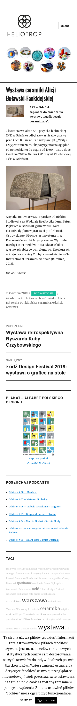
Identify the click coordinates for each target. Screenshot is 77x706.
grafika (57, 578)
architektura (54, 601)
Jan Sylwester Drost (17, 568)
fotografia (34, 594)
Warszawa (34, 601)
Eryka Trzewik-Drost (27, 614)
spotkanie (24, 583)
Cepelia (45, 594)
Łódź (20, 619)
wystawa (12, 307)
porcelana (11, 619)
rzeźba (33, 628)
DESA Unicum (21, 628)
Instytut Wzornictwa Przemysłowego (48, 568)
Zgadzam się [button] (46, 700)
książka (65, 609)
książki (51, 619)
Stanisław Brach (24, 578)
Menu (65, 26)
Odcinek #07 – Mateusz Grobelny (28, 499)
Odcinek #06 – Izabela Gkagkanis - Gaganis (35, 506)
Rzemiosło (34, 609)
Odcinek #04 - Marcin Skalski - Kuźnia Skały (34, 521)
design (41, 619)
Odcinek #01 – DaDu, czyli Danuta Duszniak (34, 539)
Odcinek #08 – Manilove (23, 492)
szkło (36, 589)
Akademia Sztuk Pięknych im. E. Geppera (37, 573)
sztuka (9, 628)
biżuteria (65, 573)
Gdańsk (57, 302)
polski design (63, 619)
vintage (10, 573)
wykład (11, 614)
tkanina (44, 614)
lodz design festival (53, 589)
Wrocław (30, 619)
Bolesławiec (25, 589)
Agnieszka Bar (58, 614)
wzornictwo (13, 601)
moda (52, 594)
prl (67, 628)
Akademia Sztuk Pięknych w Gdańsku (31, 298)
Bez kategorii (43, 293)
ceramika (44, 302)
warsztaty (47, 578)
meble (37, 578)
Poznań (10, 578)
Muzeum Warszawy (17, 609)
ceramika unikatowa (17, 594)
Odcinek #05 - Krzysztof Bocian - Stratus (32, 514)
